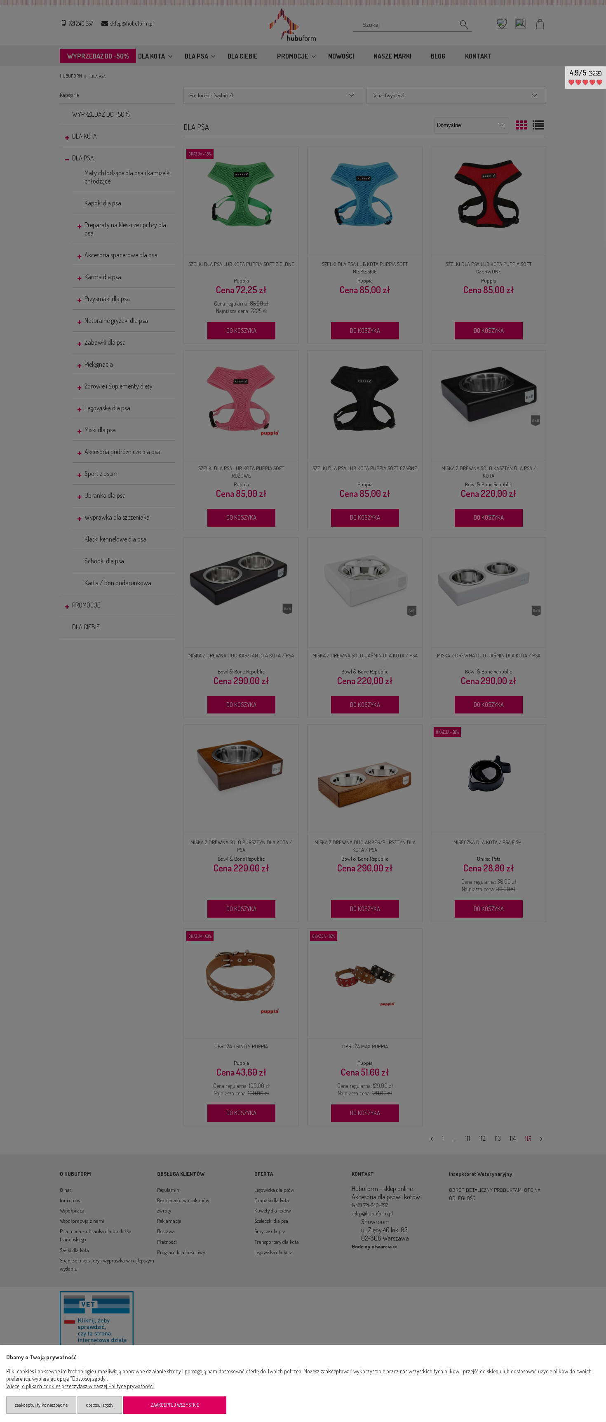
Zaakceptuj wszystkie (175, 1405)
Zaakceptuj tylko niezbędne (41, 1405)
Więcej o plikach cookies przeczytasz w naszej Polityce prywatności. (80, 1385)
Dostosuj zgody (99, 1405)
